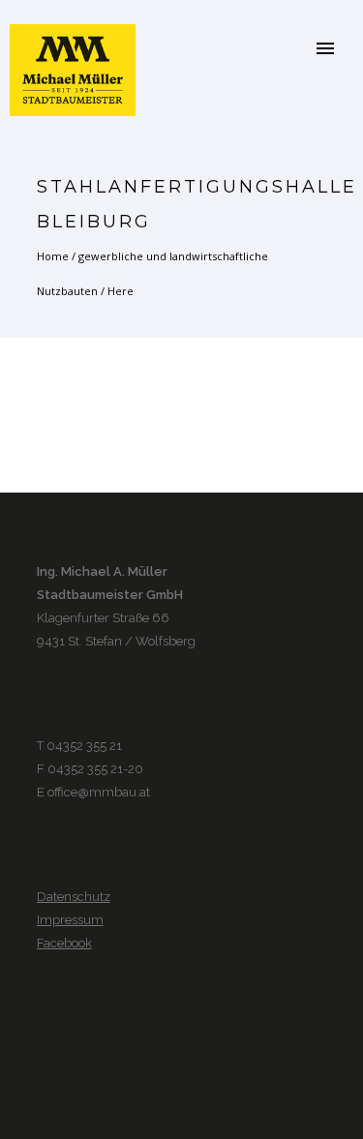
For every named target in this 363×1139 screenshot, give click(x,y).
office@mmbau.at (98, 792)
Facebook (64, 943)
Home (53, 256)
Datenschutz (73, 896)
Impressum (70, 920)
